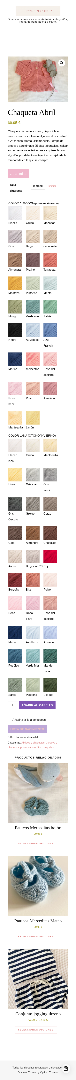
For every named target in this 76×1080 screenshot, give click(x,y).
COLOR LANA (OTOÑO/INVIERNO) (32, 435)
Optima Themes (49, 1072)
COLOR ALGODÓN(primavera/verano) (33, 203)
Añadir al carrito (37, 705)
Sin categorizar (45, 747)
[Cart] (66, 1068)
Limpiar (52, 186)
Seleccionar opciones (35, 843)
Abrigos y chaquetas (33, 742)
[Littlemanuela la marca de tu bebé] (38, 11)
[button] (61, 62)
